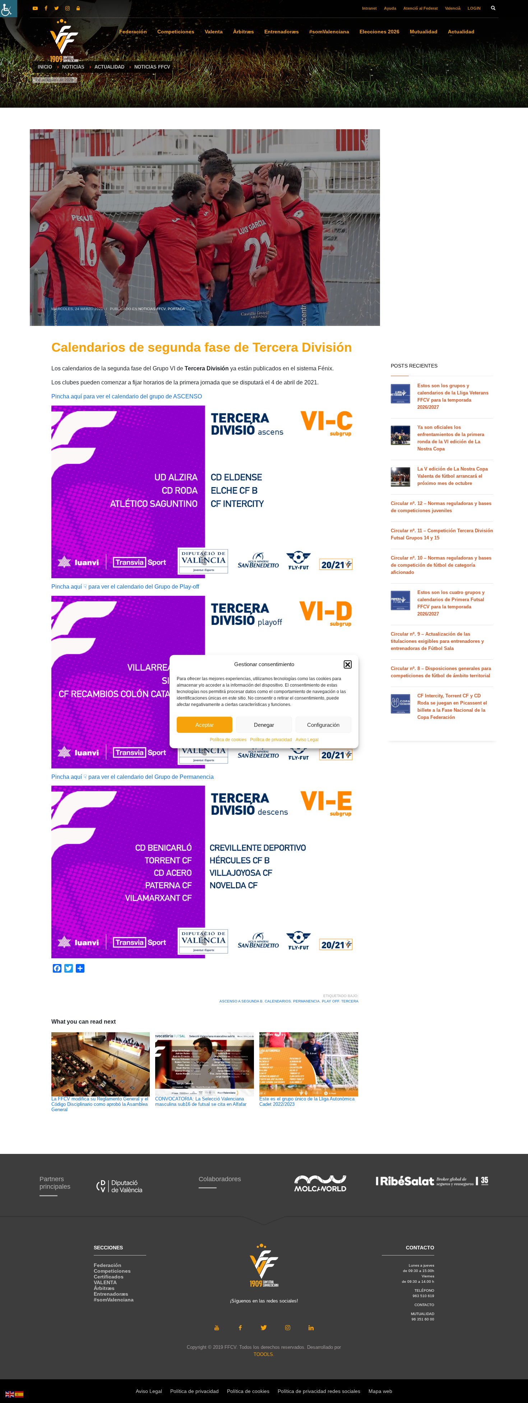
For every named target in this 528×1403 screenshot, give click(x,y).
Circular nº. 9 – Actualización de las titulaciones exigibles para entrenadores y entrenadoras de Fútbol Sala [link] (437, 641)
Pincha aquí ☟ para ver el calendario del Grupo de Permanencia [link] (132, 777)
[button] (347, 664)
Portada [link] (176, 309)
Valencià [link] (452, 8)
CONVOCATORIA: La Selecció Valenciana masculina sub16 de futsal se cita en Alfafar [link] (200, 1101)
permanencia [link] (306, 1001)
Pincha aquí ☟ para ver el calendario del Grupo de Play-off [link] (125, 587)
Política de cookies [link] (228, 739)
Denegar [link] (264, 724)
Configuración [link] (323, 724)
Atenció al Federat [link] (420, 8)
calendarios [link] (278, 1001)
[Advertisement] (429, 244)
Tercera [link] (349, 1001)
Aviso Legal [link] (307, 739)
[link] (8, 8)
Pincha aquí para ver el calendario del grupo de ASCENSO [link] (126, 396)
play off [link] (330, 1001)
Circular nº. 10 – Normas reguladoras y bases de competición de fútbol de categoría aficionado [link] (441, 565)
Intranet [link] (369, 8)
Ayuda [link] (390, 8)
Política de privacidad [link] (271, 739)
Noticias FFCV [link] (152, 309)
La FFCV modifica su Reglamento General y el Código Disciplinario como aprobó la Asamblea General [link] (99, 1104)
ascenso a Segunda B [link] (241, 1001)
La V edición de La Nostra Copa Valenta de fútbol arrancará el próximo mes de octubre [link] (452, 476)
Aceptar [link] (204, 724)
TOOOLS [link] (263, 1354)
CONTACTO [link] (424, 1305)
